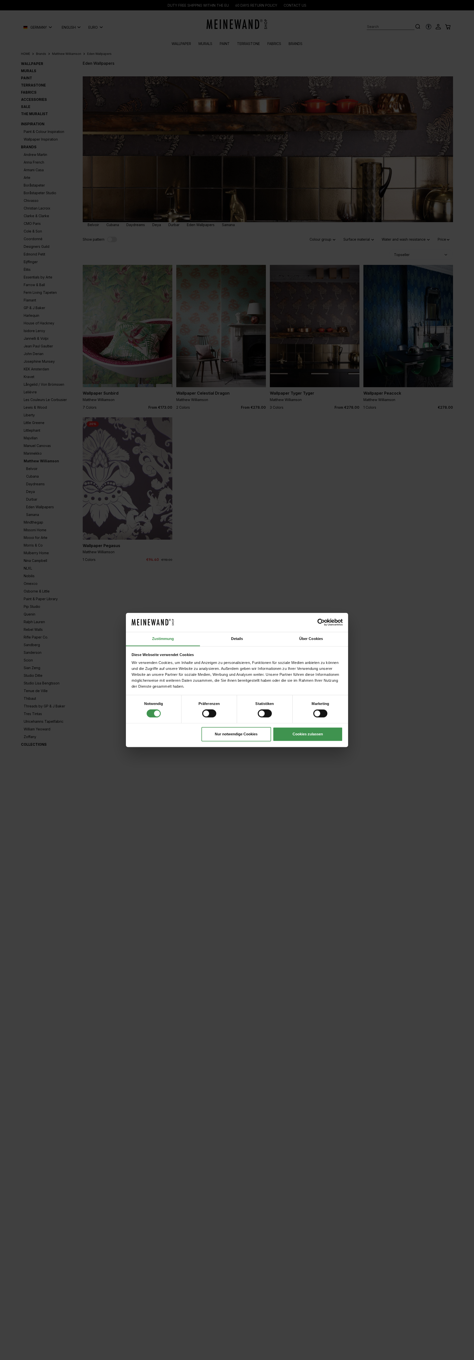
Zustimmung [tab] (163, 639)
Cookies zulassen (308, 734)
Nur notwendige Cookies (236, 734)
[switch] (209, 714)
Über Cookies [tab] (311, 639)
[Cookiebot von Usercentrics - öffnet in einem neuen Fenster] (321, 622)
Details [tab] (237, 639)
